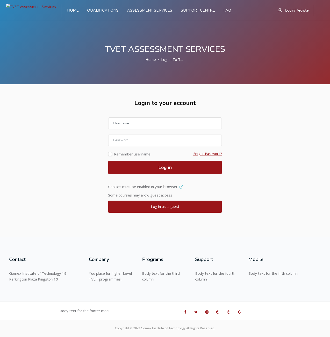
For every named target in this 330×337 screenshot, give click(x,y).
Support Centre (198, 10)
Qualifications (103, 10)
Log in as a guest (165, 206)
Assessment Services (149, 10)
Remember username (132, 154)
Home (73, 10)
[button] (182, 187)
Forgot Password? (207, 153)
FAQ (227, 10)
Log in (165, 167)
